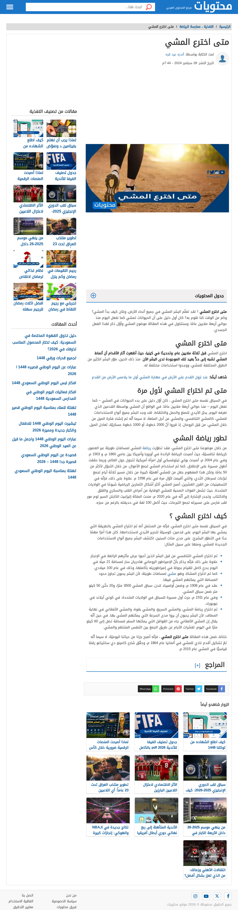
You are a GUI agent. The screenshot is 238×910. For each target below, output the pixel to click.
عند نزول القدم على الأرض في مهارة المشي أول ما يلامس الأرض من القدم (150, 377)
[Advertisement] (156, 106)
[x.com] (217, 896)
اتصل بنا (27, 895)
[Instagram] (195, 896)
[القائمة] (9, 7)
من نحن (71, 895)
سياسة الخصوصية (64, 901)
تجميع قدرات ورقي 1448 (56, 358)
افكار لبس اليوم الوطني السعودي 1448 (44, 383)
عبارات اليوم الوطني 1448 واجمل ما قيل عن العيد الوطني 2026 (44, 442)
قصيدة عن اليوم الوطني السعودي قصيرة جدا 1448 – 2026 (48, 458)
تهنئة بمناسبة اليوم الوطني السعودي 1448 (45, 474)
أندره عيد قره (174, 54)
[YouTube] (206, 896)
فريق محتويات (66, 907)
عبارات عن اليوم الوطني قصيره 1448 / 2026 (46, 370)
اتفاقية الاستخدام (21, 901)
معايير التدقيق (23, 907)
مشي (172, 573)
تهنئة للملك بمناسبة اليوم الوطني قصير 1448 (44, 411)
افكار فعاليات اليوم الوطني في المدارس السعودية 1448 (51, 395)
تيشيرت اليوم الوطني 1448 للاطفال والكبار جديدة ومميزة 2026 (47, 427)
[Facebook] (228, 896)
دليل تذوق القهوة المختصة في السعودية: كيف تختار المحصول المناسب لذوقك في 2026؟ (44, 342)
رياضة (146, 448)
